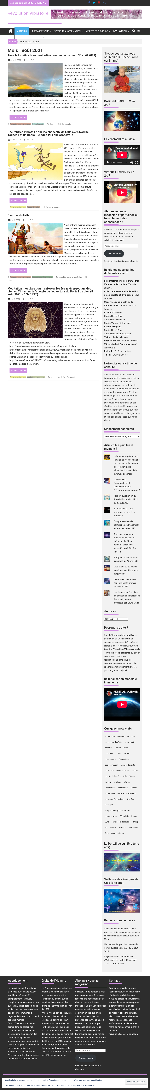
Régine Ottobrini (111, 956)
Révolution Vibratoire (28, 13)
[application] (122, 155)
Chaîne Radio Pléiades (114, 319)
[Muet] (131, 162)
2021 (30, 41)
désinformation (111, 765)
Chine (125, 748)
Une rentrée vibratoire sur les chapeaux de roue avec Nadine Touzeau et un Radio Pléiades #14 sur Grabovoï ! (48, 133)
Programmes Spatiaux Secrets (117, 810)
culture (126, 753)
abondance (110, 736)
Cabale (118, 748)
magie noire (110, 793)
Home (23, 41)
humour (108, 782)
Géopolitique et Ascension (42, 277)
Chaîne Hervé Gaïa (113, 316)
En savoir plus (18, 117)
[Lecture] (107, 162)
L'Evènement (110, 788)
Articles (22, 31)
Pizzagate (109, 805)
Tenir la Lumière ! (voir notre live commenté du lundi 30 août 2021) (52, 55)
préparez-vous (111, 816)
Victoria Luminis (130, 340)
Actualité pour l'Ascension (20, 124)
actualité (62, 277)
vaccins (113, 827)
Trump (135, 822)
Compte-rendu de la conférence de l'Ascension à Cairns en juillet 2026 (126, 525)
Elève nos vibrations (18, 207)
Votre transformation (67, 31)
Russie (134, 816)
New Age (130, 799)
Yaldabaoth (133, 827)
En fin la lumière (120, 337)
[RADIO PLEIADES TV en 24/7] (122, 130)
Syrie (107, 822)
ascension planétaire (113, 742)
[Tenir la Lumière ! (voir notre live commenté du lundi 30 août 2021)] (35, 65)
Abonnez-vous (86, 1058)
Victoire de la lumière (29, 37)
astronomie (71, 277)
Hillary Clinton (129, 776)
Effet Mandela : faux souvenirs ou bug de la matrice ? (124, 512)
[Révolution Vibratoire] (10, 30)
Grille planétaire (38, 124)
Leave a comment (55, 207)
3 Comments (65, 124)
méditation (55, 377)
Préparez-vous (40, 31)
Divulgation (120, 31)
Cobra (52, 124)
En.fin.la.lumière (120, 354)
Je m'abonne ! (114, 253)
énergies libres (117, 833)
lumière (134, 788)
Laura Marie (123, 788)
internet (127, 782)
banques (108, 748)
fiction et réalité (122, 771)
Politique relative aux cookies (83, 1085)
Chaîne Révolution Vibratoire (117, 333)
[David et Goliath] (35, 225)
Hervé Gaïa (30, 60)
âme (107, 833)
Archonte (131, 736)
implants (117, 782)
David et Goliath (18, 215)
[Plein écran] (136, 162)
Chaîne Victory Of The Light (117, 323)
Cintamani (109, 753)
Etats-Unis (109, 771)
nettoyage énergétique (114, 799)
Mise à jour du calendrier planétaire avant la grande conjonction (126, 570)
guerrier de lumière (113, 776)
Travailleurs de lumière (121, 822)
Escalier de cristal (128, 765)
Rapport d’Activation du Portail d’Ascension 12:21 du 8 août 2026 (126, 499)
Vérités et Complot (97, 31)
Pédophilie (124, 816)
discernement (110, 759)
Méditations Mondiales (36, 377)
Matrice (120, 793)
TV (106, 827)
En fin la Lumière (123, 351)
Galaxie (135, 771)
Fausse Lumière (33, 207)
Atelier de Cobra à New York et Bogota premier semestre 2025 (125, 583)
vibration (122, 827)
